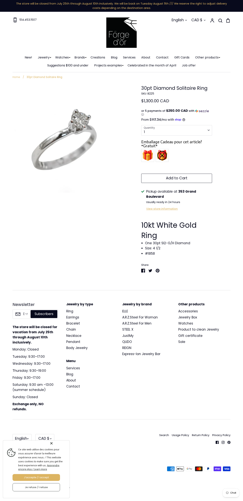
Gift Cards (181, 57)
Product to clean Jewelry (198, 329)
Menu (71, 361)
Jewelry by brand (137, 304)
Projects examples (108, 65)
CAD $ (196, 20)
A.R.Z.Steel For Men (136, 323)
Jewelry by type (79, 304)
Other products (207, 57)
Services (129, 57)
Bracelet (73, 323)
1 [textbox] (144, 132)
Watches (62, 57)
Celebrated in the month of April (152, 65)
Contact (162, 57)
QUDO (127, 342)
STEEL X (127, 329)
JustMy (128, 335)
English (178, 20)
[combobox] (176, 130)
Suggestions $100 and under (67, 65)
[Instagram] (222, 442)
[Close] (59, 443)
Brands (79, 57)
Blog (114, 57)
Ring (69, 311)
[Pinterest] (227, 442)
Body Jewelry (77, 348)
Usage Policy (180, 435)
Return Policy (200, 435)
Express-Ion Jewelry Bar (141, 354)
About (145, 57)
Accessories (188, 311)
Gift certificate (190, 335)
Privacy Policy (221, 435)
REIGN (126, 348)
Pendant (73, 342)
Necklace (73, 335)
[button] (176, 113)
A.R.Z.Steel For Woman (140, 317)
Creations (98, 57)
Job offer (189, 65)
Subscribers (44, 314)
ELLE (125, 311)
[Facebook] (216, 442)
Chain (71, 329)
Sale (181, 342)
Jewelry (44, 57)
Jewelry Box (187, 317)
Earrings (72, 317)
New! (28, 57)
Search (164, 435)
